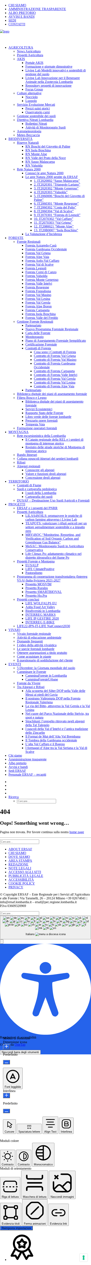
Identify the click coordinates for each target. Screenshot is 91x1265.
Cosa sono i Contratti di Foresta (55, 352)
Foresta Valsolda (36, 276)
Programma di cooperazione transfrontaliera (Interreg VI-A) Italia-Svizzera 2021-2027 (52, 578)
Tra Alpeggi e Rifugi (30, 687)
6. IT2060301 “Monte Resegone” (56, 203)
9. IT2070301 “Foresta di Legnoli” (57, 215)
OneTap (20, 1044)
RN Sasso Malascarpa (40, 161)
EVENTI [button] (14, 664)
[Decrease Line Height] (6, 1111)
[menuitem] (49, 5)
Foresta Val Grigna (38, 253)
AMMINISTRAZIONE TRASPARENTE (37, 9)
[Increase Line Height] (6, 1095)
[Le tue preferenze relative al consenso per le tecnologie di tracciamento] (84, 1258)
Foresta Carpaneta (37, 310)
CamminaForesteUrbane (41, 679)
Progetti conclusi (28, 599)
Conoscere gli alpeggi (39, 470)
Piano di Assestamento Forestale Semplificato (55, 340)
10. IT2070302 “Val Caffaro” (53, 219)
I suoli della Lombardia (40, 493)
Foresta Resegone (37, 287)
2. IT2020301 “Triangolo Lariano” (57, 184)
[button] (13, 797)
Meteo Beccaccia (28, 135)
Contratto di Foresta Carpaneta (54, 371)
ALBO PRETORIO (22, 13)
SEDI (12, 20)
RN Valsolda (34, 165)
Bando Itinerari (27, 455)
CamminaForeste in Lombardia (46, 675)
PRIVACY (15, 887)
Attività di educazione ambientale (39, 637)
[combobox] (45, 928)
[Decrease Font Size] (6, 1062)
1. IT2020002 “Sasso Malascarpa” (57, 180)
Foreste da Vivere (28, 683)
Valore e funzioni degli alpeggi (45, 474)
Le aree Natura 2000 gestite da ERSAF (51, 177)
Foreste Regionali (28, 241)
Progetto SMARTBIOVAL (43, 592)
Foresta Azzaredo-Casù (41, 245)
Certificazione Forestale (41, 344)
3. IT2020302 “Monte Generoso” (56, 188)
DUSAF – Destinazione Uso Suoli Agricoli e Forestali (53, 500)
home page (76, 832)
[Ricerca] (19, 841)
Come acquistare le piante (34, 656)
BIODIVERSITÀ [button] (20, 139)
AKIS (21, 59)
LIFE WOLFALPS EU (41, 603)
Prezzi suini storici (37, 108)
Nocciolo (31, 97)
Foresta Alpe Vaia (37, 257)
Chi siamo (15, 755)
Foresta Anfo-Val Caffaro (42, 260)
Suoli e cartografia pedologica (37, 489)
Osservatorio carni (37, 112)
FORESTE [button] (15, 238)
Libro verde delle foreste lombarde (48, 416)
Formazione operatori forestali (37, 428)
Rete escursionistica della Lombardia (41, 436)
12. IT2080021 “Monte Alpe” (54, 226)
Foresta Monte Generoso (41, 279)
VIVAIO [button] (14, 630)
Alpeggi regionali (28, 466)
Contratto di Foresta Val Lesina (54, 382)
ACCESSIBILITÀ (21, 879)
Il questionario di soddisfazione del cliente (45, 660)
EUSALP (32, 565)
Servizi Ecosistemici (38, 409)
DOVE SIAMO (19, 857)
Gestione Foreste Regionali (35, 321)
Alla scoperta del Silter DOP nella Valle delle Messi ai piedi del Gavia (55, 692)
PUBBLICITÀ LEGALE (25, 876)
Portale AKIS (34, 62)
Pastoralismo (33, 573)
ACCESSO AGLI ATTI (24, 872)
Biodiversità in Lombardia (42, 611)
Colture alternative (29, 93)
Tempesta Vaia (35, 424)
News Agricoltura (29, 51)
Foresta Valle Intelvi (38, 283)
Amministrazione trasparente (27, 759)
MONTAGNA (18, 432)
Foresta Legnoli (35, 268)
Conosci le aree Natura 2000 (44, 173)
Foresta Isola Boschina (40, 314)
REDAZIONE (18, 864)
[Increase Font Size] (6, 1046)
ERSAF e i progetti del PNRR (37, 508)
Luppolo (31, 101)
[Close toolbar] (1, 941)
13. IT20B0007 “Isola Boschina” (56, 230)
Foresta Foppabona (38, 291)
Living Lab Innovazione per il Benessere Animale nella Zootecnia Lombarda (52, 80)
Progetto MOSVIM (38, 584)
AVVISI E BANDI (21, 16)
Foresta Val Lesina (37, 298)
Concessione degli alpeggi (42, 477)
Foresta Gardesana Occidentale (46, 249)
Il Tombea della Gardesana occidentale (51, 740)
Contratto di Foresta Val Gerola (55, 378)
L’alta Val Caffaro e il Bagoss (45, 744)
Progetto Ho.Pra (36, 595)
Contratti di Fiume (29, 485)
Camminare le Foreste (31, 672)
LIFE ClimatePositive (39, 569)
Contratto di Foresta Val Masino (55, 359)
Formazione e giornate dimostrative (48, 66)
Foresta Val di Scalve (39, 264)
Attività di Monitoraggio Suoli (45, 127)
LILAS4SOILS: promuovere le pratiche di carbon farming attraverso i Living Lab (53, 517)
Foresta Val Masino (38, 295)
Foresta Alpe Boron (38, 306)
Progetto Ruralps (36, 588)
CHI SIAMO (17, 5)
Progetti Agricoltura (30, 55)
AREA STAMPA (20, 860)
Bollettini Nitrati (36, 123)
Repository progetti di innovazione (48, 85)
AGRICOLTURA (20, 47)
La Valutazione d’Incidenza (43, 234)
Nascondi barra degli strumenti (20, 1052)
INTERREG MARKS (40, 614)
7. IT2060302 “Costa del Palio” (55, 207)
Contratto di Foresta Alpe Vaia (54, 386)
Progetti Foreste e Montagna (36, 561)
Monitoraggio (34, 337)
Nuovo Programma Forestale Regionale (51, 329)
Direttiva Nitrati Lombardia (35, 120)
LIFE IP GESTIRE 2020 (42, 618)
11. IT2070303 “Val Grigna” (53, 222)
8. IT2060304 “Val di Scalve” (54, 211)
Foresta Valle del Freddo (41, 318)
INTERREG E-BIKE (40, 622)
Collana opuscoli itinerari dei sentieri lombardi (47, 458)
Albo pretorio (17, 763)
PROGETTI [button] (16, 504)
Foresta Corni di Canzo (41, 272)
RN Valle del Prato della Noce (45, 158)
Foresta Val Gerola (37, 302)
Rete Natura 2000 (29, 169)
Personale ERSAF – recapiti (27, 774)
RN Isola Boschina (38, 150)
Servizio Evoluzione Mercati (36, 104)
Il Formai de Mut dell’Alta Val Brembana (52, 736)
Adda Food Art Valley (40, 607)
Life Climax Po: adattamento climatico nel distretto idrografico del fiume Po (53, 555)
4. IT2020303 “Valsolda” (51, 192)
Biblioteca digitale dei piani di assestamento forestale (52, 394)
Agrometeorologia (29, 131)
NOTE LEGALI (19, 868)
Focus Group (34, 89)
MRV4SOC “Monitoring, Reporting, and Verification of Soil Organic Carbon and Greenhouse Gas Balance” (52, 538)
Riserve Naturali (28, 142)
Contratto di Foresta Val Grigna (55, 356)
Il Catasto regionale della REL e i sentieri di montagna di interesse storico (54, 441)
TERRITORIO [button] (18, 481)
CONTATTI (16, 24)
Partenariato (33, 325)
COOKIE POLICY (21, 883)
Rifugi (21, 462)
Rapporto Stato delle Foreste (44, 413)
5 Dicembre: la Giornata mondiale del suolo (46, 668)
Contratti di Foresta (38, 348)
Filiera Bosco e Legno (32, 397)
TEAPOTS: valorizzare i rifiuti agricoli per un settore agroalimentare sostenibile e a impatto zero (56, 527)
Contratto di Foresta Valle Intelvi (55, 375)
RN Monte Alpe (36, 154)
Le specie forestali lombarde (35, 649)
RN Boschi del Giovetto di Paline (47, 146)
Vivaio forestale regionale (34, 633)
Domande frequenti (30, 641)
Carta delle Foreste (37, 333)
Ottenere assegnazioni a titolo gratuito (42, 652)
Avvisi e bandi (18, 767)
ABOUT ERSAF (20, 849)
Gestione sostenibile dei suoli (36, 116)
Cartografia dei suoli (38, 496)
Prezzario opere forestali (41, 420)
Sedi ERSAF (17, 770)
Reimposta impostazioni (16, 1228)
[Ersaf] (45, 36)
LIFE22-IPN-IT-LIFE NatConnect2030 (43, 626)
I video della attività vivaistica (37, 645)
